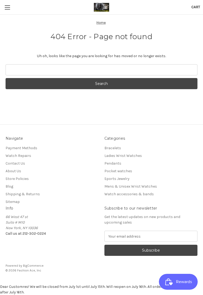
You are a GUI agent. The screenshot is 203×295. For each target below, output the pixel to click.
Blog (9, 186)
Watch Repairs (18, 155)
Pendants (112, 163)
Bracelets (112, 148)
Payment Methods (21, 148)
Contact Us (15, 163)
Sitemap (13, 201)
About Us (13, 171)
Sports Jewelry (117, 178)
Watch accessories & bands (129, 194)
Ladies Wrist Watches (123, 155)
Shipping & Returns (23, 194)
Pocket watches (118, 171)
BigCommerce (33, 265)
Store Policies (17, 178)
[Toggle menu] (7, 7)
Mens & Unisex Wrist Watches (130, 186)
